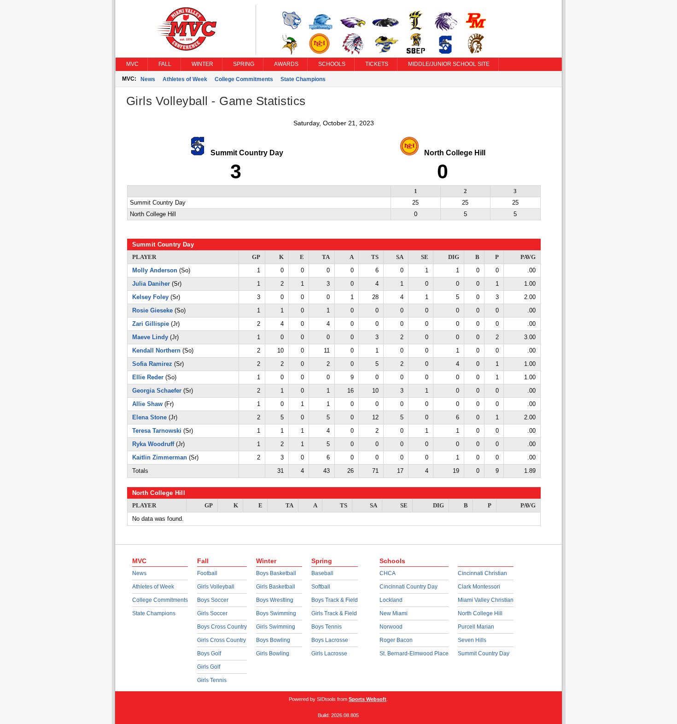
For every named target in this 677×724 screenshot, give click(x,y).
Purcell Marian (476, 627)
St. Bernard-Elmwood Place (414, 653)
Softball (320, 586)
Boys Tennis (326, 627)
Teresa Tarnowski (156, 430)
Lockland (391, 600)
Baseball (322, 573)
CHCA (387, 573)
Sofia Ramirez (152, 363)
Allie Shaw (147, 403)
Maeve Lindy (150, 337)
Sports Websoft (367, 699)
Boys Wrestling (274, 600)
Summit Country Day (483, 653)
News (147, 79)
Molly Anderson (154, 270)
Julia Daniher (151, 283)
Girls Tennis (212, 680)
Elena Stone (149, 417)
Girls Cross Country (221, 640)
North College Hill (480, 613)
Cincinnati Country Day (408, 586)
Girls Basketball (275, 586)
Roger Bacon (396, 640)
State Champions (303, 79)
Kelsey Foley (150, 297)
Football (207, 573)
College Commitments (244, 79)
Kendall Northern (156, 350)
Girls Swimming (275, 627)
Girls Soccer (212, 613)
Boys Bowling (273, 640)
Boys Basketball (276, 573)
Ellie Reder (147, 377)
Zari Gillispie (150, 323)
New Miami (393, 613)
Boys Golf (209, 653)
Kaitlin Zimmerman (159, 457)
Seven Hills (472, 640)
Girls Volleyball (215, 586)
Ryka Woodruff (153, 444)
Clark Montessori (479, 586)
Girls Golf (208, 667)
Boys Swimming (276, 613)
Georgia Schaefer (156, 390)
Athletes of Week (185, 79)
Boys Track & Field (334, 600)
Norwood (391, 627)
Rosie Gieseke (152, 310)
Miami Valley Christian (486, 600)
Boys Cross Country (222, 627)
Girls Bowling (272, 653)
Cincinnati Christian (482, 573)
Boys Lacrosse (329, 640)
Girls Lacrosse (329, 653)
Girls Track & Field (334, 613)
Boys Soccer (212, 600)
